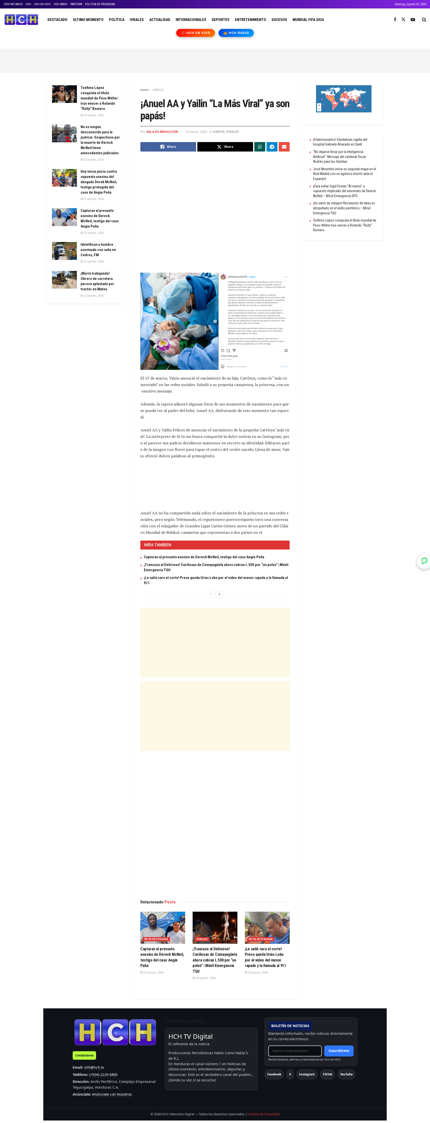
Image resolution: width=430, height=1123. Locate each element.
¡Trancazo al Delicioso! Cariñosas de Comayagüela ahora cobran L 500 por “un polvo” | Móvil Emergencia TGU (215, 960)
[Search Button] (424, 19)
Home (144, 90)
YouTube (346, 1074)
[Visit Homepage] (21, 19)
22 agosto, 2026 (153, 972)
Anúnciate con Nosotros (112, 1094)
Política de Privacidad (264, 1114)
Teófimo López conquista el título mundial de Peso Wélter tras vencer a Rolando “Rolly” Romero (99, 98)
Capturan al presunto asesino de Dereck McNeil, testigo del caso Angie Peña (204, 557)
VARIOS (158, 90)
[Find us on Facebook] (395, 20)
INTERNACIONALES (191, 19)
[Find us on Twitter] (403, 20)
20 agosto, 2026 (257, 972)
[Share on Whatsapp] (259, 147)
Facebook (274, 1074)
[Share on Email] (284, 147)
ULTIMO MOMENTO (88, 19)
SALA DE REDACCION (162, 132)
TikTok (327, 1074)
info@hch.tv (94, 1067)
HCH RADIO (60, 4)
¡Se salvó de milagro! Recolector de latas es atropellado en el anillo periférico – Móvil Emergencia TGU (344, 208)
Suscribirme (339, 1050)
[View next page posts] (219, 594)
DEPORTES (220, 19)
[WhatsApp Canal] (425, 561)
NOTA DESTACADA (156, 939)
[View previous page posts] (210, 594)
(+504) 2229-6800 (103, 1074)
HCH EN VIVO (42, 4)
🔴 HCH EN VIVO (195, 33)
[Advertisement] (215, 60)
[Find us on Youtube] (413, 20)
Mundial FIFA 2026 (308, 19)
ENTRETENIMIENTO (250, 19)
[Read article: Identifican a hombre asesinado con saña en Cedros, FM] (64, 251)
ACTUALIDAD (159, 19)
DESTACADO (57, 19)
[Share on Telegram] (272, 147)
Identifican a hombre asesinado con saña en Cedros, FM (98, 249)
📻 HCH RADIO (236, 33)
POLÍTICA (116, 19)
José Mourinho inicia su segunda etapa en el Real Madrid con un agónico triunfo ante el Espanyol (344, 174)
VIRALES (137, 19)
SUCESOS (279, 19)
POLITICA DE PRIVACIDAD (100, 4)
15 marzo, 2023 (196, 132)
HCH (28, 4)
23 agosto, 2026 (93, 115)
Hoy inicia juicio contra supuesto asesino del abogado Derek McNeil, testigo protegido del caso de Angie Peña (99, 182)
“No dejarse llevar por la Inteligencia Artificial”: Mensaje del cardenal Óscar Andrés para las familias (339, 156)
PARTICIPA (76, 4)
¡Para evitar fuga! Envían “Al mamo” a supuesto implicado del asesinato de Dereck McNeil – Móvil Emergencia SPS (344, 191)
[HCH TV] (115, 1032)
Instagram (307, 1074)
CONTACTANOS (13, 4)
